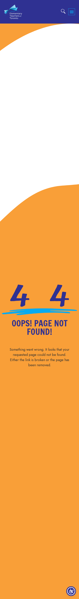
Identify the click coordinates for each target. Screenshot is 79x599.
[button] (71, 11)
